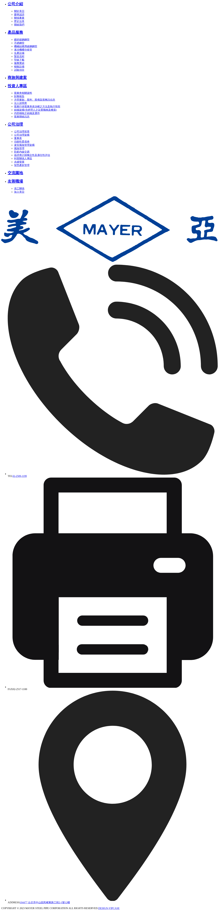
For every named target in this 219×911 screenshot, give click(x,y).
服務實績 (19, 63)
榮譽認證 (19, 14)
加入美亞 (19, 191)
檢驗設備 (19, 66)
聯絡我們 (19, 24)
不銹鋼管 (19, 43)
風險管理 (19, 148)
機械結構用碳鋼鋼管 (25, 46)
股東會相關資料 (23, 93)
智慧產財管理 (21, 165)
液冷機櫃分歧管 (23, 49)
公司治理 (15, 124)
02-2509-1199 (20, 476)
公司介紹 (15, 4)
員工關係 (19, 188)
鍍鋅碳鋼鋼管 (21, 39)
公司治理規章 (21, 131)
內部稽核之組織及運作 (27, 113)
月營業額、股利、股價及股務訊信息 (34, 99)
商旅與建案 (17, 77)
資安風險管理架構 (24, 145)
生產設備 (19, 53)
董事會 (18, 138)
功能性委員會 (21, 141)
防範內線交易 (21, 151)
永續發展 (19, 161)
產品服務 (15, 32)
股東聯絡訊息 (21, 116)
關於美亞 (19, 11)
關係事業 (19, 18)
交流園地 (15, 173)
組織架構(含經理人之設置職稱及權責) (35, 109)
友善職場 (15, 181)
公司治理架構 (21, 135)
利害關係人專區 (23, 158)
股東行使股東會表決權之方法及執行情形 (37, 106)
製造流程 (19, 56)
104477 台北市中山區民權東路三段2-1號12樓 (45, 902)
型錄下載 (19, 59)
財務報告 (19, 96)
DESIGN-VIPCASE (109, 908)
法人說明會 (20, 103)
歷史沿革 (19, 21)
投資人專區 (17, 86)
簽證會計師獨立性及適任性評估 (32, 155)
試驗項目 (19, 70)
